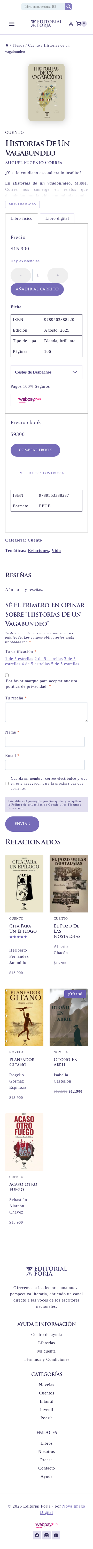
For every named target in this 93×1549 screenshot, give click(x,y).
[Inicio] (7, 45)
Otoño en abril (66, 1062)
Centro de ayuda (46, 1334)
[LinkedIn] (56, 1535)
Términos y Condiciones (46, 1359)
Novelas (46, 1385)
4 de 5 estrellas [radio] (36, 664)
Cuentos (46, 1393)
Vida (56, 550)
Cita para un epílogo (23, 929)
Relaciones (38, 550)
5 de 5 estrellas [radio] (65, 664)
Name (12, 732)
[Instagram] (46, 1535)
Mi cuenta (46, 1351)
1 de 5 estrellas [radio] (19, 658)
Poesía (47, 1418)
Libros (47, 1443)
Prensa (46, 1460)
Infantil (46, 1401)
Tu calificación (21, 651)
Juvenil (46, 1409)
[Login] (70, 24)
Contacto (46, 1468)
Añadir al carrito (37, 289)
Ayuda (47, 1476)
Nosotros (46, 1451)
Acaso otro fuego (23, 1187)
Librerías (46, 1343)
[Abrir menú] (11, 23)
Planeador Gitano (22, 1062)
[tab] (21, 218)
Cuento (14, 132)
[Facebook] (37, 1535)
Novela (16, 1052)
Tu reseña (16, 698)
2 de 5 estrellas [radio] (49, 658)
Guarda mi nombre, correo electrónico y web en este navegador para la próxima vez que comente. (49, 783)
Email (12, 755)
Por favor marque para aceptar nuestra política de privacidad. (41, 684)
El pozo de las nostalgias (67, 931)
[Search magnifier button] (68, 6)
